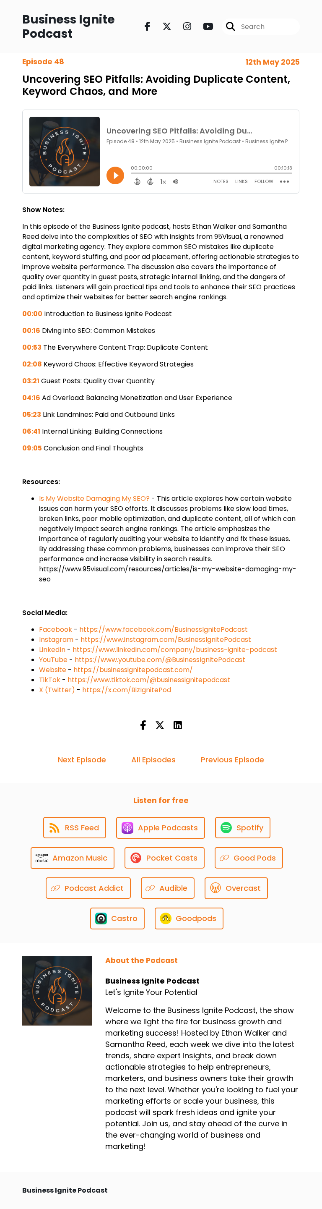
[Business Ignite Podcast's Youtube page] (203, 26)
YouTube (53, 660)
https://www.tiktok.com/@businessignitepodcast (149, 680)
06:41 (31, 431)
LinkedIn (52, 649)
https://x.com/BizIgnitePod (126, 690)
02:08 (32, 364)
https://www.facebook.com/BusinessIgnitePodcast (163, 629)
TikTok (49, 680)
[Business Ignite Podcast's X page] (161, 26)
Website (52, 670)
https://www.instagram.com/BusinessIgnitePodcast (165, 639)
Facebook (55, 629)
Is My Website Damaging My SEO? (94, 498)
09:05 (32, 448)
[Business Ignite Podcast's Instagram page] (182, 26)
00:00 (32, 314)
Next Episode (82, 759)
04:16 (31, 398)
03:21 (30, 381)
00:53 (32, 347)
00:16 (31, 330)
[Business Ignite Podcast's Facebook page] (148, 26)
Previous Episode (232, 759)
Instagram (56, 639)
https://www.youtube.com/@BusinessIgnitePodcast (160, 660)
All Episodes (153, 759)
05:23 (31, 414)
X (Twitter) (57, 690)
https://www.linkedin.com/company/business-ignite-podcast (175, 649)
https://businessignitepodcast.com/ (133, 670)
